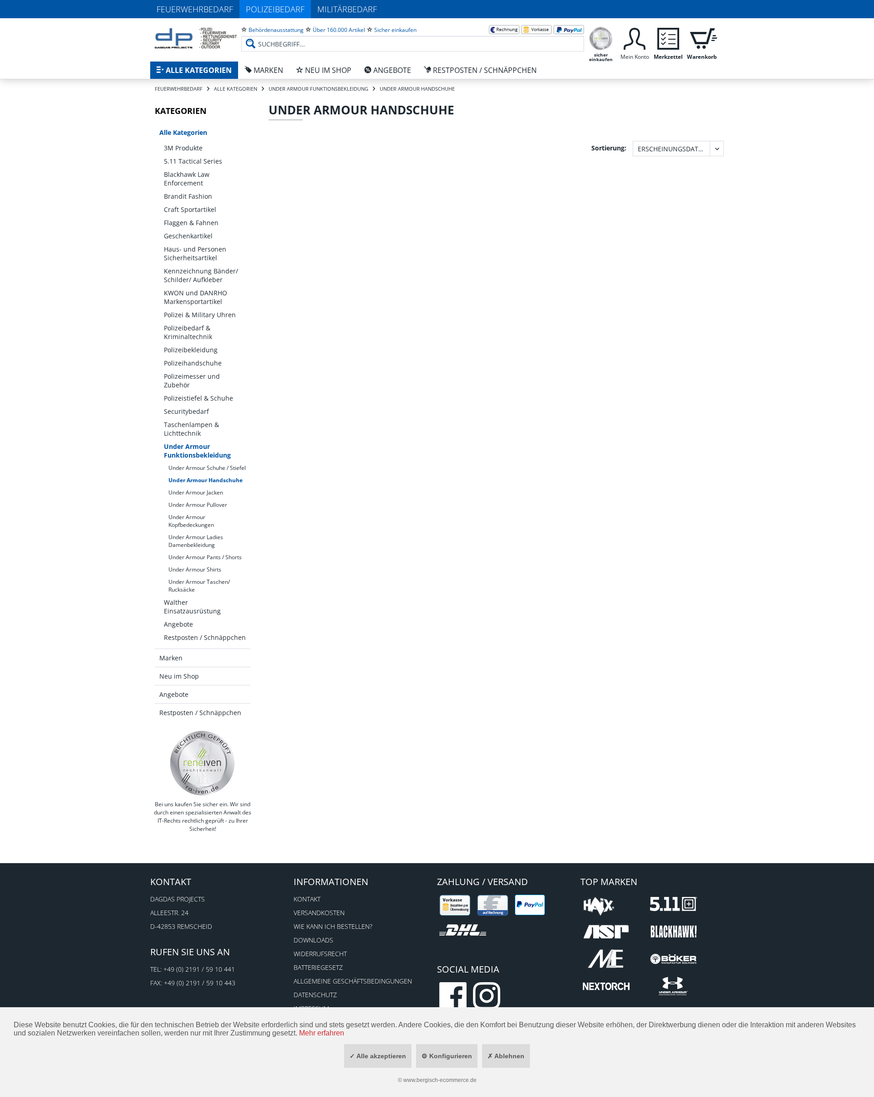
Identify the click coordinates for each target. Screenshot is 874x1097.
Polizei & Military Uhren (200, 314)
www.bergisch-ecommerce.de (440, 1080)
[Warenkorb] (702, 37)
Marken (171, 658)
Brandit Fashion (188, 196)
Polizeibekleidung (191, 349)
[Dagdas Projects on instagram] (486, 995)
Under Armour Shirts (194, 569)
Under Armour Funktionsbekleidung (197, 450)
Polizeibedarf (275, 9)
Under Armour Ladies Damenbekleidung (195, 541)
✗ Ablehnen (506, 1056)
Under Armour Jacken (195, 492)
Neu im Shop (179, 676)
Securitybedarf (186, 411)
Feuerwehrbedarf (195, 9)
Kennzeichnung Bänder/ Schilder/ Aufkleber (201, 275)
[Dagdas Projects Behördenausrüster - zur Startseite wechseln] (195, 38)
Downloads (313, 940)
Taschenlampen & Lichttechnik (191, 429)
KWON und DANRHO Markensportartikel (195, 297)
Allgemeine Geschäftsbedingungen (353, 981)
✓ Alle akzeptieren (378, 1056)
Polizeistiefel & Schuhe (198, 398)
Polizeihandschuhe (193, 363)
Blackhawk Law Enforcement (186, 178)
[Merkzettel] (668, 37)
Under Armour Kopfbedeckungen (191, 521)
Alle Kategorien (183, 132)
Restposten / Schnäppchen (205, 637)
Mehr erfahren (321, 1033)
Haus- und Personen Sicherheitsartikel (195, 253)
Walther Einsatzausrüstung (192, 606)
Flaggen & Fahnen (191, 222)
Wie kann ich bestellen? (333, 926)
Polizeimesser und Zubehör (192, 380)
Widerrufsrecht (320, 953)
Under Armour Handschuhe (205, 480)
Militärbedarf (347, 9)
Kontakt (307, 899)
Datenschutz (315, 994)
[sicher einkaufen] (601, 37)
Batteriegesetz (318, 967)
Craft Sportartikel (190, 209)
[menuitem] (412, 36)
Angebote (178, 624)
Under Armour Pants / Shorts (205, 557)
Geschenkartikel (188, 236)
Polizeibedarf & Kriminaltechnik (188, 332)
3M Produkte (183, 148)
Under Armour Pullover (197, 505)
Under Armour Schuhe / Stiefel (207, 468)
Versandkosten (319, 912)
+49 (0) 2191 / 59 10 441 (199, 969)
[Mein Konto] (634, 37)
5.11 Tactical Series (193, 161)
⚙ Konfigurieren (447, 1056)
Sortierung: (608, 148)
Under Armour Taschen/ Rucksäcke (199, 585)
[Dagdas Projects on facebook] (453, 995)
